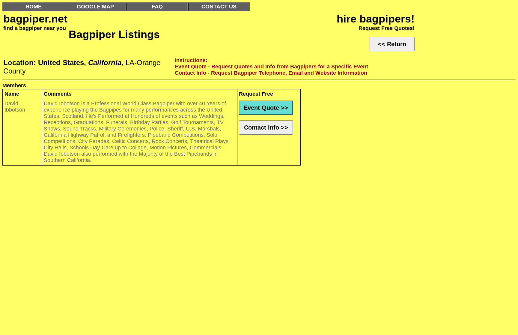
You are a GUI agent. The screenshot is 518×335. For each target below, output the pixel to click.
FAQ (157, 7)
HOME (33, 7)
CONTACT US (219, 7)
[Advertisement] (182, 214)
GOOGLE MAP (95, 7)
